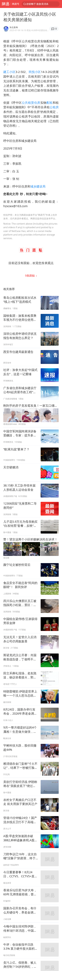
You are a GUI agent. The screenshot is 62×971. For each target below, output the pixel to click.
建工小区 (9, 72)
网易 (5, 4)
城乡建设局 (37, 186)
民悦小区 (35, 72)
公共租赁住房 (31, 103)
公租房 (54, 107)
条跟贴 (30, 275)
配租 (49, 103)
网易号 (15, 4)
